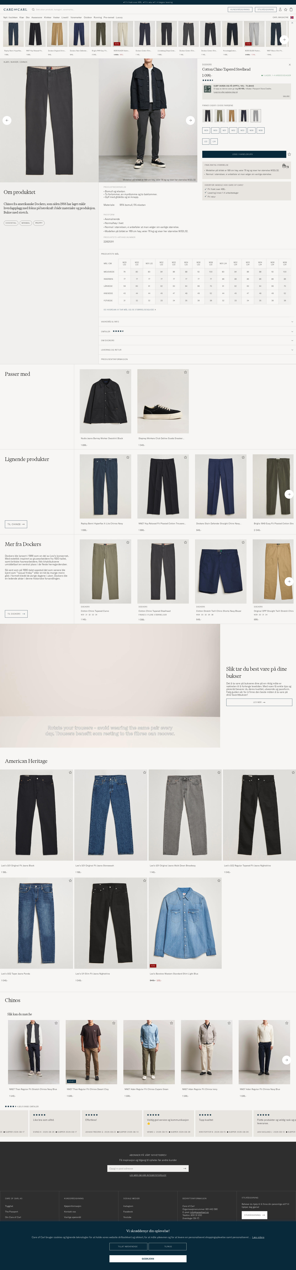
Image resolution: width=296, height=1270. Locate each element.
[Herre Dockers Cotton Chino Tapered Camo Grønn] (105, 571)
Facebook (128, 1211)
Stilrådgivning (266, 9)
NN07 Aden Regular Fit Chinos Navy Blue (260, 1089)
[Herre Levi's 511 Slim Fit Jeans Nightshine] (110, 923)
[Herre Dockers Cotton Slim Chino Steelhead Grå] (188, 34)
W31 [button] (224, 130)
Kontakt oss (70, 1211)
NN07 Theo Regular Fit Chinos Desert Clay (88, 1089)
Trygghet (9, 1206)
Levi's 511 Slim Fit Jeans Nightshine (93, 973)
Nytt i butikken (10, 17)
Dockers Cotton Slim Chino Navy (143, 51)
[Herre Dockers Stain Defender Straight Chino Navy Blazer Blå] (79, 34)
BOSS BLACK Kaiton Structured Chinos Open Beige (122, 51)
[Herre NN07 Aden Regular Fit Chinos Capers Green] (149, 1052)
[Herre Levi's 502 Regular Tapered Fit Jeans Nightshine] (259, 815)
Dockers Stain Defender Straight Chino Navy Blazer (78, 51)
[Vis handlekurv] (291, 9)
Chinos (23, 62)
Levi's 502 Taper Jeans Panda (15, 973)
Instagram (128, 1206)
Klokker (47, 17)
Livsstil (65, 17)
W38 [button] (261, 130)
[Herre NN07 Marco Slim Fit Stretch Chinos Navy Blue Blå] (276, 34)
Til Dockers (14, 614)
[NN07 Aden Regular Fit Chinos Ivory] (206, 1086)
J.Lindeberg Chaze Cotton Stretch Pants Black (166, 51)
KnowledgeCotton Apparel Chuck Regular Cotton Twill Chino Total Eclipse (231, 51)
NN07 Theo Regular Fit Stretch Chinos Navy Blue (33, 1089)
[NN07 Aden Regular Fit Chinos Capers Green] (149, 1086)
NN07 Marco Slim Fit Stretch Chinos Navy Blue (276, 51)
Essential (11, 223)
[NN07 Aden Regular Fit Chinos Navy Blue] (264, 1086)
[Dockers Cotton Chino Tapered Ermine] (231, 116)
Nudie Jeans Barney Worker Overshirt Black (102, 438)
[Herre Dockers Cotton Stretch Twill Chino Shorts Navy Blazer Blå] (221, 571)
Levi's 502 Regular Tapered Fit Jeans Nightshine (247, 865)
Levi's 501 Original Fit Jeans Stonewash (95, 865)
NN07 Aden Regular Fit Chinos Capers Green (146, 1089)
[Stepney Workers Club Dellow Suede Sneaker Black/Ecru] (163, 435)
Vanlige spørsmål (72, 1217)
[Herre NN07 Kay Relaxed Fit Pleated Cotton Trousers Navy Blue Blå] (35, 34)
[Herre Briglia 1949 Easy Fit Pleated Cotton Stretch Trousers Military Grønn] (101, 34)
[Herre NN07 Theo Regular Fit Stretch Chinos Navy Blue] (34, 1052)
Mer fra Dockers (23, 544)
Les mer (286, 96)
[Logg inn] (280, 9)
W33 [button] (242, 130)
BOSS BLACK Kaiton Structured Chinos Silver (254, 51)
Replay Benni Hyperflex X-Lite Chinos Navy (12, 51)
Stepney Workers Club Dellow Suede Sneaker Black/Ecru (161, 438)
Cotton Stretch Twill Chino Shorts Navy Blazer (218, 611)
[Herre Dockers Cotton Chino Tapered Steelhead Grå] (163, 571)
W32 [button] (233, 130)
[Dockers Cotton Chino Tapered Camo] (219, 116)
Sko (28, 17)
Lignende (27, 459)
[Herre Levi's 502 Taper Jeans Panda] (36, 923)
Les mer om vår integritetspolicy (148, 1175)
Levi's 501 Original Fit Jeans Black (17, 865)
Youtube (127, 1217)
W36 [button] (251, 130)
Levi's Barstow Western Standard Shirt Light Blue (174, 973)
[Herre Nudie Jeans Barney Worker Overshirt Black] (105, 401)
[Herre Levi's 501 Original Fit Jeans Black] (36, 815)
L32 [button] (205, 141)
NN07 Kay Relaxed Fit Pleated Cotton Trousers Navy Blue (34, 51)
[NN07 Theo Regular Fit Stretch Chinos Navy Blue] (34, 1086)
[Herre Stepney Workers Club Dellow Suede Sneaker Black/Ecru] (163, 401)
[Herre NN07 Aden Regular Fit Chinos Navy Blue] (264, 1052)
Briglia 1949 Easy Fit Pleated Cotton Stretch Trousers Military (100, 51)
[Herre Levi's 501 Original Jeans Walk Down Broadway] (185, 815)
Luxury (119, 17)
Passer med (17, 374)
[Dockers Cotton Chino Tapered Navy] (243, 116)
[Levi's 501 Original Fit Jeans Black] (36, 862)
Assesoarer (36, 17)
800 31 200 (196, 1215)
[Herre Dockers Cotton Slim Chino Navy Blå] (144, 34)
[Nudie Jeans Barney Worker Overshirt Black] (105, 435)
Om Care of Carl (13, 1217)
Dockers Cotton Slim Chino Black (208, 51)
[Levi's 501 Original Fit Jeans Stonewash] (110, 862)
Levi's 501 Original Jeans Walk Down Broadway (172, 865)
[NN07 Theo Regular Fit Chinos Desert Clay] (91, 1086)
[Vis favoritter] (285, 9)
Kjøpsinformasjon (72, 1206)
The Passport (11, 1211)
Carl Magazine (281, 17)
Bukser (14, 62)
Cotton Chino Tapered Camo (95, 611)
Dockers (207, 64)
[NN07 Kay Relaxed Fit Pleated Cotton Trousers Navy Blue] (163, 520)
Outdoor (88, 17)
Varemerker (76, 17)
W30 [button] (215, 130)
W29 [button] (206, 130)
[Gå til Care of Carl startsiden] (15, 9)
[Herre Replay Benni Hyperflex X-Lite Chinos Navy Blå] (13, 34)
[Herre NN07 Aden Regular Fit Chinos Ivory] (206, 1052)
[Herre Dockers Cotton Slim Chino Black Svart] (210, 34)
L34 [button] (214, 141)
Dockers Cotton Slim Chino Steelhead (186, 51)
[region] (148, 1123)
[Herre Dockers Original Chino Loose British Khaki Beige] (57, 34)
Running (98, 17)
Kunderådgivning (240, 9)
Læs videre (258, 1237)
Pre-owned (109, 17)
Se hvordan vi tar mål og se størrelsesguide (129, 309)
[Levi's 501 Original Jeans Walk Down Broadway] (185, 862)
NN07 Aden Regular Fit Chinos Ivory (199, 1089)
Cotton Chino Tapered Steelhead (155, 611)
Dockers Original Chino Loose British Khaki (56, 51)
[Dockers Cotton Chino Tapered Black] (207, 116)
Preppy (39, 223)
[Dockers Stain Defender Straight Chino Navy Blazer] (221, 520)
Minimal (26, 223)
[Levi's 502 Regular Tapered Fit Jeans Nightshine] (259, 862)
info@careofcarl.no (199, 1212)
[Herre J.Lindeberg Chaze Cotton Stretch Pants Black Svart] (166, 34)
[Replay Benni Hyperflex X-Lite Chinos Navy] (105, 520)
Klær (21, 17)
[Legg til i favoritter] (127, 372)
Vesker (56, 17)
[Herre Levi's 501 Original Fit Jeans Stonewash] (110, 815)
